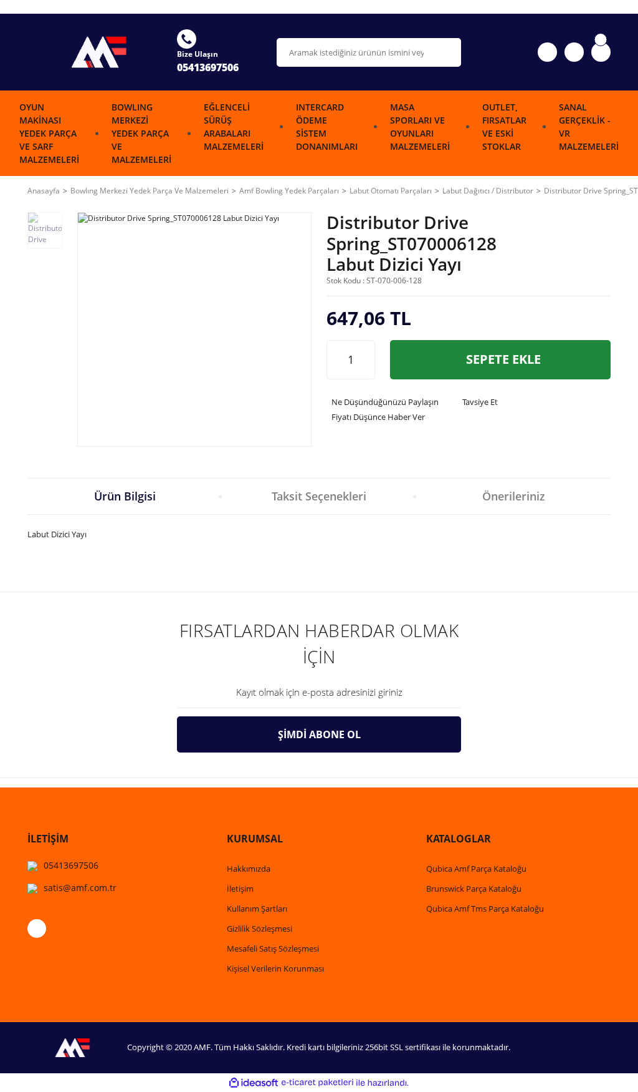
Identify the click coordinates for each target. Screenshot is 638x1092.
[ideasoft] (254, 1083)
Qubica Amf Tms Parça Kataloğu (485, 908)
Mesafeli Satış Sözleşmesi (273, 948)
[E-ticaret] (317, 1082)
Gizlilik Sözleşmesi (259, 928)
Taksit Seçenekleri (319, 496)
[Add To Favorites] (597, 249)
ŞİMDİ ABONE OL (319, 734)
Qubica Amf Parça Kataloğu (476, 868)
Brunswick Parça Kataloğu (473, 888)
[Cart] (601, 52)
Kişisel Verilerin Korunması (275, 968)
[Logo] (94, 52)
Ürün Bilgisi (125, 496)
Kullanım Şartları (257, 908)
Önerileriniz (513, 496)
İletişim (240, 888)
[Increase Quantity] (365, 360)
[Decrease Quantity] (336, 360)
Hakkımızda (248, 868)
